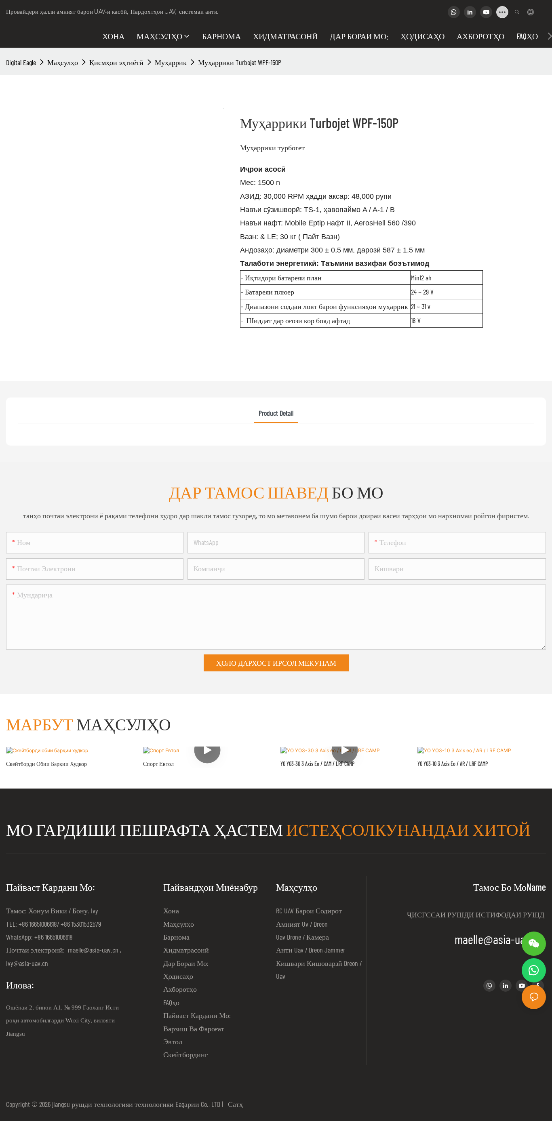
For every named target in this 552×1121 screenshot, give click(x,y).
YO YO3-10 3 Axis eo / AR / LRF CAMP (452, 763)
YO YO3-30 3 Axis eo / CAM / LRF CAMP (317, 763)
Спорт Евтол (158, 763)
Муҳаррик (171, 62)
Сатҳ (234, 1104)
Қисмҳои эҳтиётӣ (116, 62)
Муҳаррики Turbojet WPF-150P (239, 62)
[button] (550, 36)
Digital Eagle (21, 62)
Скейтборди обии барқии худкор (46, 763)
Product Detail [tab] (276, 412)
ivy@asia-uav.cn (27, 963)
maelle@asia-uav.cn (92, 949)
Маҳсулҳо (62, 62)
